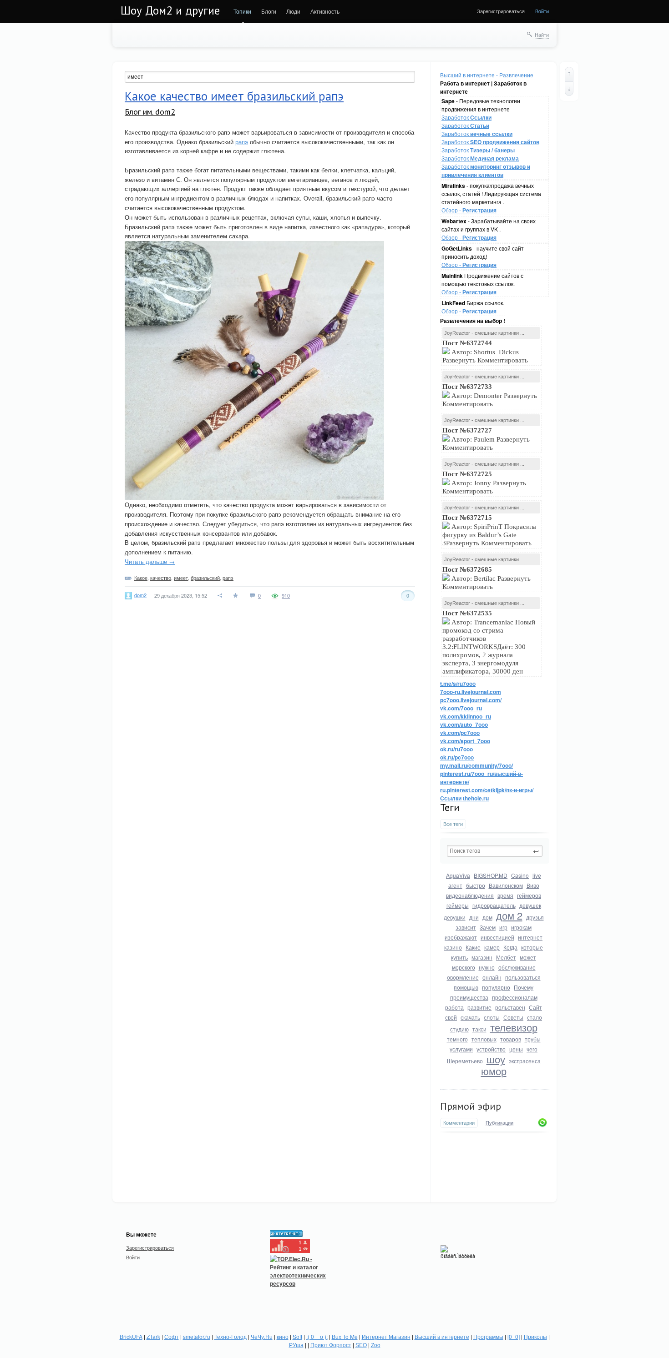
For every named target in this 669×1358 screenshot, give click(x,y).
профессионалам (514, 997)
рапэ (241, 141)
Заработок (466, 117)
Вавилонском (506, 885)
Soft (297, 1336)
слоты (492, 1017)
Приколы (535, 1336)
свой (451, 1017)
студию (459, 1029)
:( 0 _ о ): (317, 1336)
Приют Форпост (330, 1344)
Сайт (535, 1007)
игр (503, 927)
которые (532, 947)
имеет (181, 577)
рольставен (510, 1007)
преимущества (469, 997)
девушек (530, 905)
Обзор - (469, 210)
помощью (466, 987)
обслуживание (517, 967)
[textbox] (494, 851)
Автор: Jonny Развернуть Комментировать (484, 482)
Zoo (375, 1344)
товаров (510, 1039)
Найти (542, 34)
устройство (491, 1049)
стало (534, 1017)
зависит (466, 927)
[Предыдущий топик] (569, 74)
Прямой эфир (470, 1106)
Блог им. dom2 (150, 111)
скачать (470, 1017)
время (505, 895)
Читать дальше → (150, 561)
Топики (242, 11)
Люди (293, 11)
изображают (461, 937)
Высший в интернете (442, 1336)
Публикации (499, 1123)
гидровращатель (494, 905)
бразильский (205, 577)
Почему (523, 987)
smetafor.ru (196, 1336)
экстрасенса (525, 1061)
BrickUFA (131, 1336)
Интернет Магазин (386, 1336)
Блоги (268, 11)
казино (453, 947)
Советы (513, 1017)
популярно (496, 987)
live (536, 875)
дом (487, 917)
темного (457, 1039)
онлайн (492, 977)
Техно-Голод (230, 1336)
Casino (520, 875)
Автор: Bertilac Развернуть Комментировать (486, 578)
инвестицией (497, 937)
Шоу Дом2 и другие (170, 10)
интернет (530, 937)
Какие (473, 947)
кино (283, 1336)
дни (474, 917)
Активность (325, 11)
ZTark (153, 1336)
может (528, 957)
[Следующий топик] (569, 88)
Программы (488, 1336)
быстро (475, 885)
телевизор (513, 1027)
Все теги (453, 824)
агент (455, 885)
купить (459, 957)
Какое (140, 577)
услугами (461, 1049)
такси (479, 1029)
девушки (455, 917)
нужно (487, 967)
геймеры (457, 905)
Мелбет (506, 957)
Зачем (488, 927)
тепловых (484, 1039)
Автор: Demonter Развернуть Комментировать (489, 395)
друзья (535, 917)
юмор (494, 1071)
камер (492, 947)
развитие (479, 1007)
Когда (510, 947)
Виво (533, 885)
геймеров (529, 895)
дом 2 (509, 915)
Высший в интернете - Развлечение (486, 75)
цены (516, 1049)
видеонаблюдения (470, 895)
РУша (296, 1344)
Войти (542, 11)
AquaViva (458, 875)
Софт (171, 1336)
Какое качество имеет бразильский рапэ (234, 96)
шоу (496, 1059)
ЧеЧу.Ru (262, 1336)
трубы (533, 1039)
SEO (361, 1344)
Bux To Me (345, 1336)
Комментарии (459, 1123)
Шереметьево (465, 1061)
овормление (463, 977)
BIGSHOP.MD (490, 875)
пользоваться (523, 977)
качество (160, 577)
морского (463, 967)
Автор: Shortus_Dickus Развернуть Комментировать (486, 351)
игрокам (521, 927)
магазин (481, 957)
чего (532, 1049)
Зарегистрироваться (501, 11)
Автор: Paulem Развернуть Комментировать (486, 439)
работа (454, 1007)
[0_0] (513, 1336)
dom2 (140, 595)
